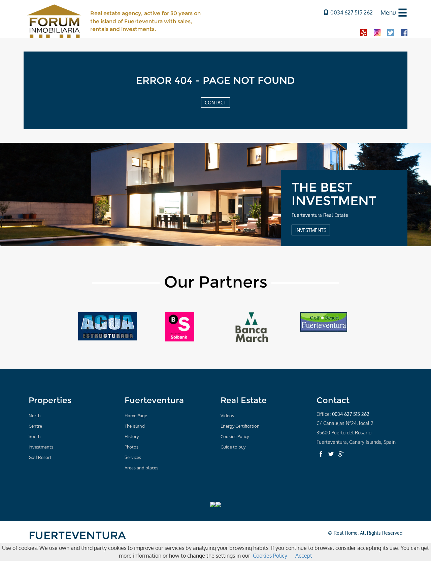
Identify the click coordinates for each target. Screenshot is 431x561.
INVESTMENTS (310, 230)
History (132, 436)
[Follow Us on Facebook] (321, 454)
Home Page (136, 415)
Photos (131, 447)
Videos (227, 415)
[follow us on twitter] (390, 32)
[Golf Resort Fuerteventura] (323, 321)
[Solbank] (179, 326)
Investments (41, 447)
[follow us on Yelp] (363, 32)
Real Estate (244, 400)
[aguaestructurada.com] (107, 326)
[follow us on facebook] (404, 32)
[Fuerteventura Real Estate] (54, 20)
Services (133, 457)
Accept (303, 555)
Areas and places (141, 467)
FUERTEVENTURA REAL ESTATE (77, 541)
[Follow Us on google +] (341, 454)
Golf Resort (40, 457)
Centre (35, 426)
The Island (135, 426)
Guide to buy (233, 447)
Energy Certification (240, 426)
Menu (388, 12)
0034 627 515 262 (351, 12)
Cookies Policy (235, 436)
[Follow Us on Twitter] (331, 454)
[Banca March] (252, 326)
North (34, 415)
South (34, 436)
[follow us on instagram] (377, 32)
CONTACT (215, 102)
